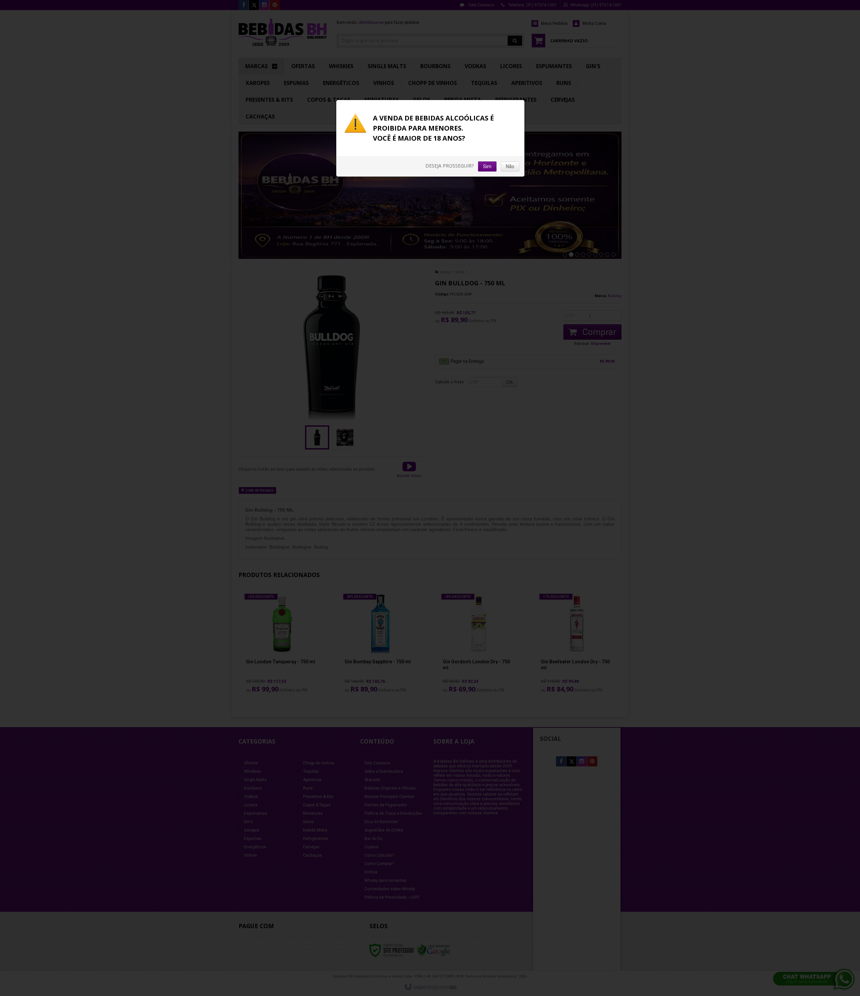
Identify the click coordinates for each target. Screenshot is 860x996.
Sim (487, 166)
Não (510, 166)
